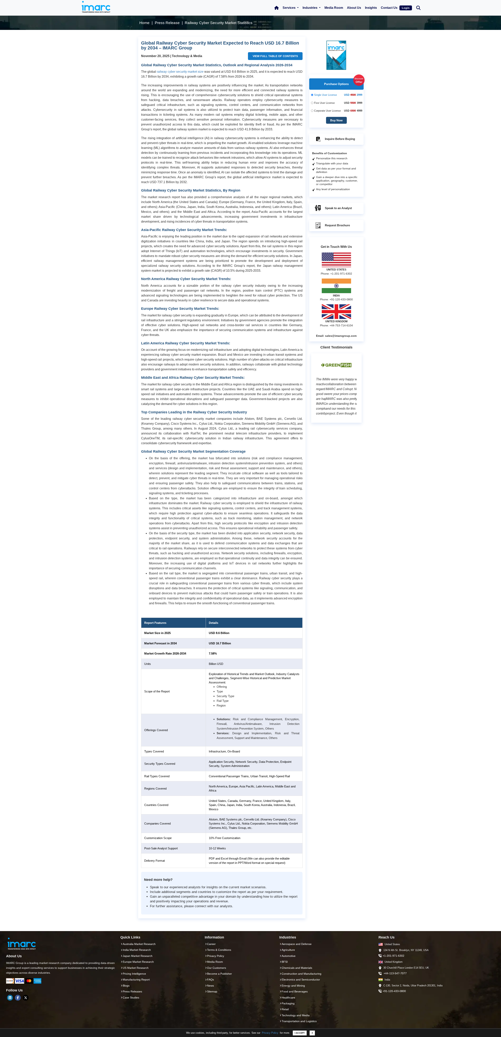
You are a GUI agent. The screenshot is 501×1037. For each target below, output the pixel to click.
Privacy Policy (270, 1032)
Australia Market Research (139, 944)
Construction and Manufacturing (301, 973)
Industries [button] (310, 7)
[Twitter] (26, 998)
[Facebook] (18, 998)
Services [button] (289, 7)
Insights (371, 7)
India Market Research (137, 949)
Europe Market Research (138, 961)
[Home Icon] (276, 8)
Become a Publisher (219, 973)
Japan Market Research (137, 955)
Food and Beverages (295, 991)
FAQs (210, 979)
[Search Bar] (418, 7)
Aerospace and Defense (297, 944)
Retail (285, 1009)
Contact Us (389, 7)
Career (211, 944)
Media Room (333, 7)
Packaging (288, 1003)
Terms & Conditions (219, 949)
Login (406, 7)
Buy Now (336, 120)
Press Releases (132, 991)
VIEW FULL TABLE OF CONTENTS (275, 56)
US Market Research (136, 967)
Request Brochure (337, 225)
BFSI (285, 961)
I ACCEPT (300, 1033)
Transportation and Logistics (299, 1021)
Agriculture (288, 949)
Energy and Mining (293, 985)
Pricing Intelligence (134, 973)
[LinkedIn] (10, 998)
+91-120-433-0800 (394, 991)
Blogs (126, 985)
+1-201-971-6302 (393, 955)
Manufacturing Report (136, 979)
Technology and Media (296, 1015)
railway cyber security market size (180, 71)
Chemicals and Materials (297, 967)
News (210, 985)
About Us (354, 7)
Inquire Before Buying (339, 139)
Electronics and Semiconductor (301, 979)
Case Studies (131, 997)
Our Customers (216, 967)
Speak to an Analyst (338, 208)
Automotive (289, 955)
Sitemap (212, 991)
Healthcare (288, 997)
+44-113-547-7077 (395, 973)
